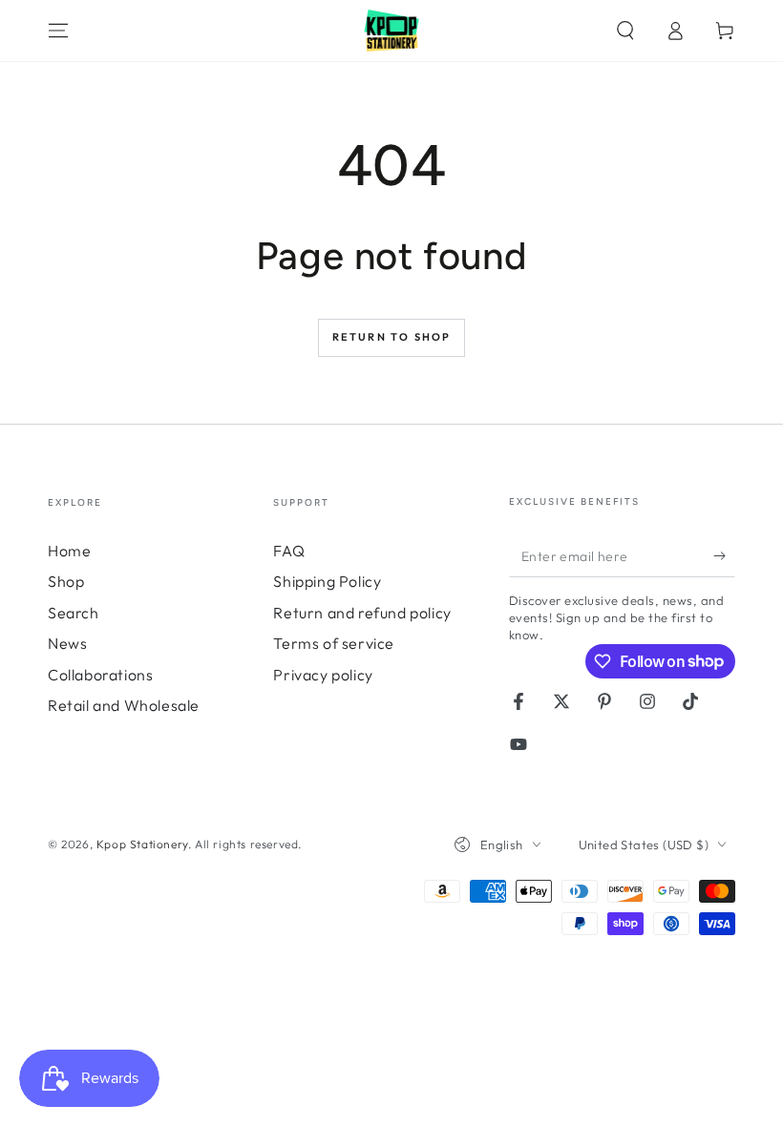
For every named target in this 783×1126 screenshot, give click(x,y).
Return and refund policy (362, 612)
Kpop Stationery (142, 844)
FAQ (289, 550)
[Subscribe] (724, 555)
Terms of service (333, 643)
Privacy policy (322, 674)
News (67, 643)
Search (73, 612)
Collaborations (100, 674)
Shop (66, 581)
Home (69, 550)
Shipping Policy (327, 581)
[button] (625, 31)
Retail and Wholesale (124, 705)
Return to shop (392, 337)
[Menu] (58, 31)
